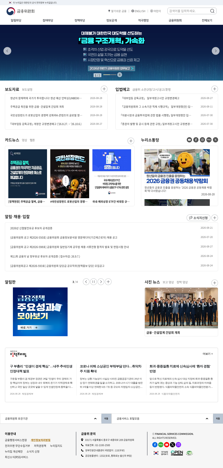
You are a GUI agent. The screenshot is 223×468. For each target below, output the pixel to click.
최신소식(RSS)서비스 (16, 457)
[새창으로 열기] (111, 53)
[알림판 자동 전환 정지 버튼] (93, 281)
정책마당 (79, 20)
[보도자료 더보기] (104, 89)
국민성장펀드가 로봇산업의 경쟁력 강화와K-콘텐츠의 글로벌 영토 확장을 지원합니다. (46, 115)
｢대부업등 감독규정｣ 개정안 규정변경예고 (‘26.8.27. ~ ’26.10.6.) (45, 124)
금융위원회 (175, 20)
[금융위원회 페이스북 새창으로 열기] (155, 444)
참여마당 (48, 20)
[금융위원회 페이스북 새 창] (196, 139)
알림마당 (16, 20)
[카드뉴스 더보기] (131, 141)
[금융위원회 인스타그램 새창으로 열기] (178, 444)
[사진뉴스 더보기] (214, 283)
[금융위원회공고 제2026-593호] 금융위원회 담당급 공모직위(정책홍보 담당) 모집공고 (57, 266)
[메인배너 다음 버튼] (216, 51)
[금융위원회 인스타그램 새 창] (202, 139)
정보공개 (111, 20)
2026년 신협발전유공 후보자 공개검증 (31, 228)
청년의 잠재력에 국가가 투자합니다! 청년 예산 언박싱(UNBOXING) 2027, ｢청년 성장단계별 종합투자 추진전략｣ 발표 (46, 98)
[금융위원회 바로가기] (20, 11)
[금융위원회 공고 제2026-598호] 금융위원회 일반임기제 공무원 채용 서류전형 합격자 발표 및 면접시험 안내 (69, 247)
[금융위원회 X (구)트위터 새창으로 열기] (172, 444)
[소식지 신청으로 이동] (198, 218)
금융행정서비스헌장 (16, 440)
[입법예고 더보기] (214, 89)
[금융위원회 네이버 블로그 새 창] (209, 139)
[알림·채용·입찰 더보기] (214, 218)
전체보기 (207, 20)
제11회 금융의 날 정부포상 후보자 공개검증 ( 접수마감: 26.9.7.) (45, 256)
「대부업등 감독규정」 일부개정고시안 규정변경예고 (150, 98)
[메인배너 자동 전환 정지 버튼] (119, 74)
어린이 (157, 11)
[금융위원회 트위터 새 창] (215, 139)
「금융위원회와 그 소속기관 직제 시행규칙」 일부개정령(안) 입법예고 (157, 106)
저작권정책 (40, 445)
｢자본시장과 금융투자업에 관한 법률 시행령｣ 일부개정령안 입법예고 (157, 115)
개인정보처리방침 (40, 440)
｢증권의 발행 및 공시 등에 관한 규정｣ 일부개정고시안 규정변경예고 (157, 124)
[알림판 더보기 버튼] (108, 281)
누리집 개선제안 (14, 451)
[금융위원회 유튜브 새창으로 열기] (166, 444)
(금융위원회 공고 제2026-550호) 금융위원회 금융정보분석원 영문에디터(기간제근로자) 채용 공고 (63, 237)
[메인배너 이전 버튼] (7, 51)
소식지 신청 (33, 451)
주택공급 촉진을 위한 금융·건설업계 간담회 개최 (37, 106)
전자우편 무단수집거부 (17, 445)
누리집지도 (56, 445)
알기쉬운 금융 (119, 11)
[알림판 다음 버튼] (101, 281)
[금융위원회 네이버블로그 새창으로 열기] (160, 444)
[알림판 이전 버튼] (86, 281)
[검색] (212, 11)
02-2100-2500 (102, 445)
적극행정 (143, 20)
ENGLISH (140, 11)
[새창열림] (58, 311)
